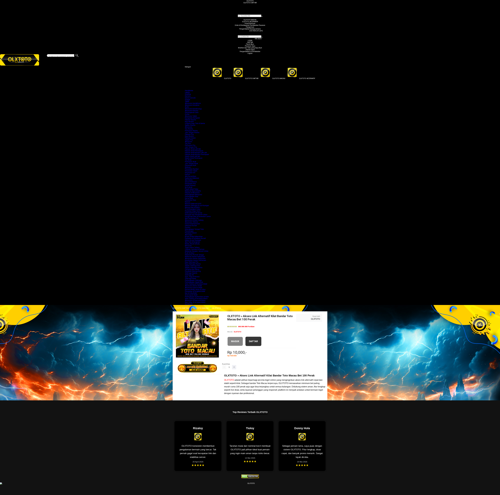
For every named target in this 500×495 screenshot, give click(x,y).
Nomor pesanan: (250, 34)
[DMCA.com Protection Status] (250, 478)
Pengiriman (250, 27)
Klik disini (258, 39)
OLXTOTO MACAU (250, 20)
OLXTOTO (250, 1)
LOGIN (250, 40)
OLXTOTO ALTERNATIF (250, 22)
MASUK (235, 341)
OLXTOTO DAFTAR (250, 3)
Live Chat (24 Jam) (256, 31)
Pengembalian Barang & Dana (250, 29)
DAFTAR (250, 42)
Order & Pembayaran (242, 25)
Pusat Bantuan (250, 23)
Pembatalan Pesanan (257, 25)
